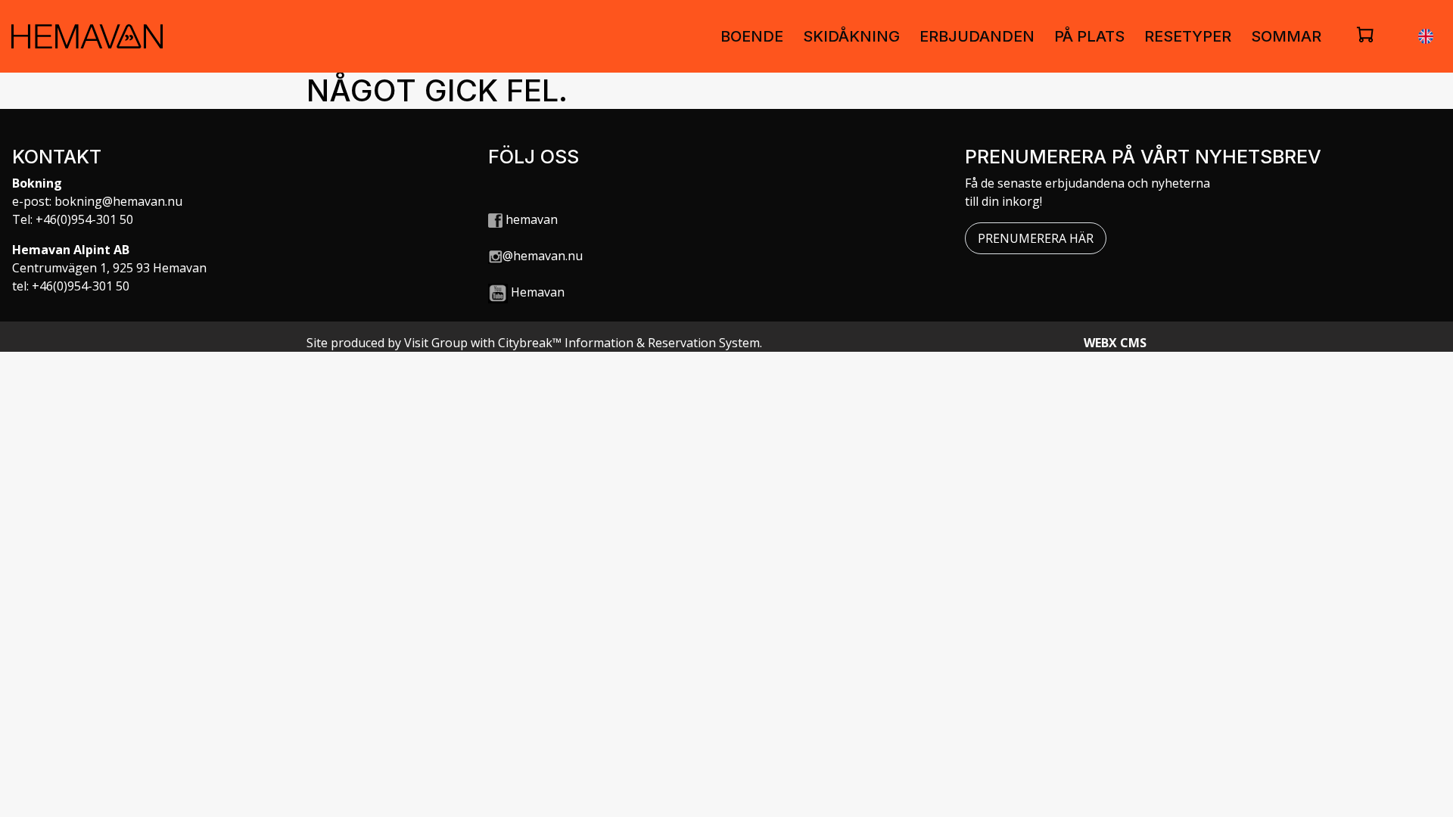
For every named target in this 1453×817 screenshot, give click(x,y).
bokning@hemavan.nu (118, 201)
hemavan (530, 219)
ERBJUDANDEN (977, 36)
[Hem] (87, 36)
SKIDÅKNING (851, 36)
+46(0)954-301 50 (84, 219)
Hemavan (538, 292)
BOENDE (751, 36)
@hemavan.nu (542, 255)
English (1425, 36)
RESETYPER (1187, 36)
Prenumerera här (1036, 238)
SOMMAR (1286, 36)
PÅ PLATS (1089, 36)
